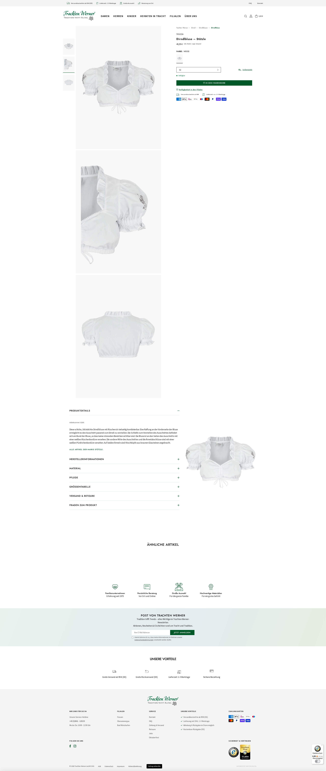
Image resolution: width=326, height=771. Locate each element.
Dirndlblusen (203, 28)
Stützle (180, 34)
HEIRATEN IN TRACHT (153, 16)
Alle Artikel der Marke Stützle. (86, 449)
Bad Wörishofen (123, 725)
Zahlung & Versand (156, 725)
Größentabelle (247, 70)
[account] (251, 16)
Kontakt (260, 3)
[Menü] (321, 745)
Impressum (121, 766)
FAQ (250, 3)
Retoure (152, 729)
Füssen (120, 717)
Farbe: (182, 51)
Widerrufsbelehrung (134, 766)
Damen (105, 16)
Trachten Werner (182, 28)
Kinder (131, 16)
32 (180, 70)
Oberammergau (123, 721)
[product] (118, 212)
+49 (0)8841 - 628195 (77, 721)
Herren (118, 16)
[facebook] (70, 746)
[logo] (79, 16)
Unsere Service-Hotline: (78, 717)
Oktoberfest (154, 737)
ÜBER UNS (191, 16)
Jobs (151, 733)
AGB (99, 766)
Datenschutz (109, 766)
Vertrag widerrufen (154, 766)
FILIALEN (175, 16)
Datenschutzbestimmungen (144, 640)
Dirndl (193, 28)
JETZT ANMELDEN (182, 632)
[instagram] (74, 746)
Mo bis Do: (73, 725)
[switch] (317, 761)
